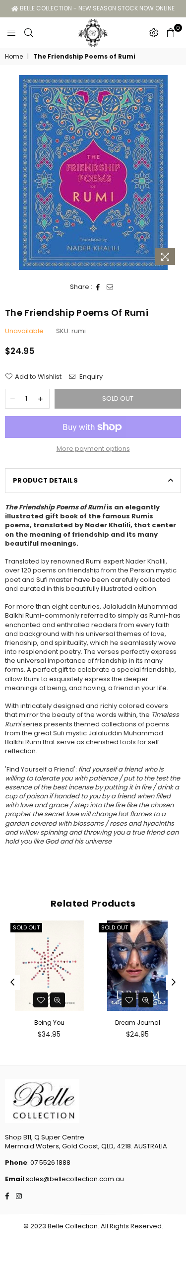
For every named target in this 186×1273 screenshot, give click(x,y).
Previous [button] (12, 982)
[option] (93, 172)
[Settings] (154, 32)
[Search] (29, 32)
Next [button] (173, 982)
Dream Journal (137, 1022)
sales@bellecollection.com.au (74, 1179)
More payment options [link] (93, 448)
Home (14, 57)
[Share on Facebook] (98, 287)
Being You (49, 1022)
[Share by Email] (110, 287)
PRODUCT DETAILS (45, 480)
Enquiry (90, 376)
